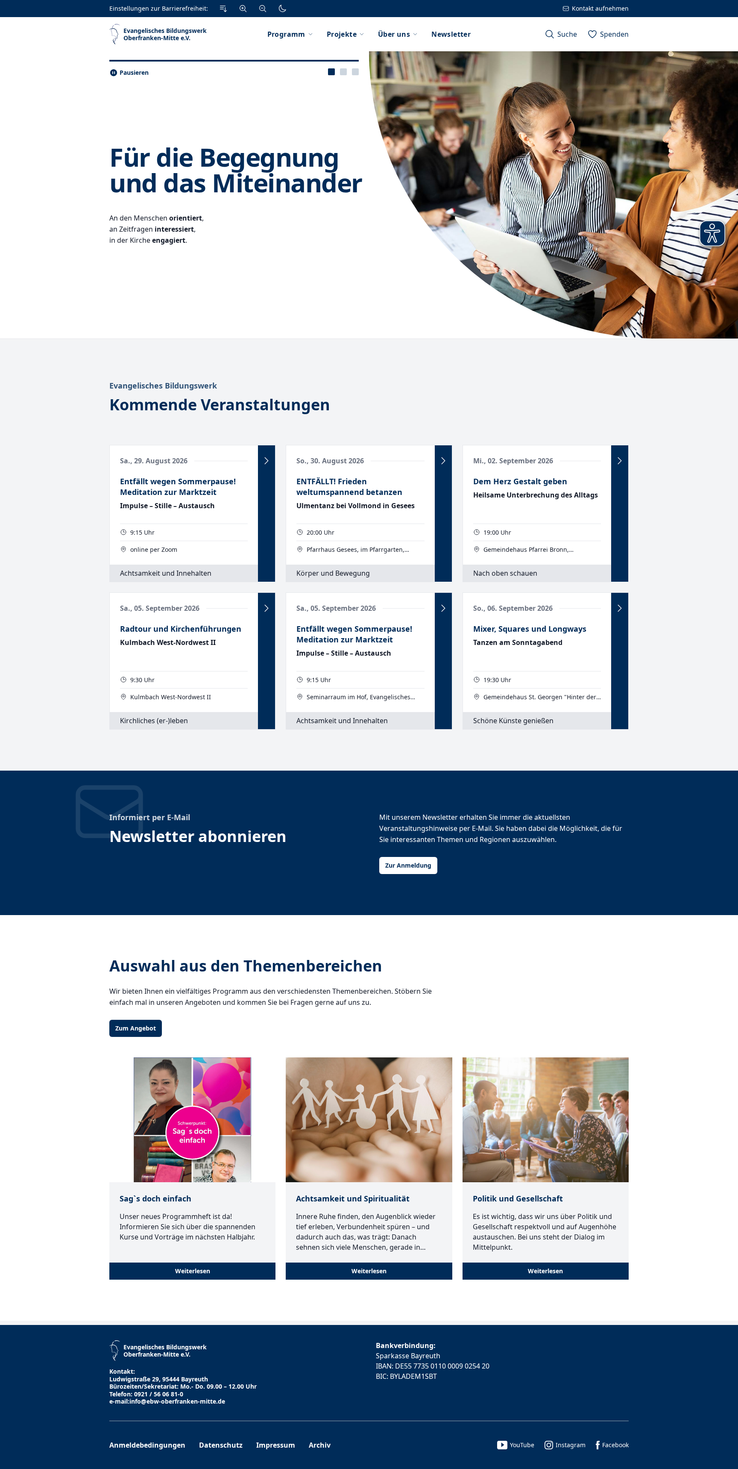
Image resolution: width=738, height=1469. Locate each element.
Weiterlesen (192, 1271)
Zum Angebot (135, 1028)
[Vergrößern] (243, 8)
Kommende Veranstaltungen (219, 404)
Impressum (275, 1445)
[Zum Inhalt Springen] (223, 8)
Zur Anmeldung (408, 865)
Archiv (320, 1445)
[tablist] (343, 71)
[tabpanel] (369, 195)
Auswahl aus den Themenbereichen (245, 965)
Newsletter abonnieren (198, 836)
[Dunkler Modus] (282, 8)
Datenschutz (221, 1445)
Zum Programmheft (144, 260)
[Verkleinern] (262, 8)
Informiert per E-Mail (149, 817)
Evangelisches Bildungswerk (163, 385)
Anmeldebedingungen (147, 1445)
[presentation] (331, 71)
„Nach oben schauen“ (181, 147)
